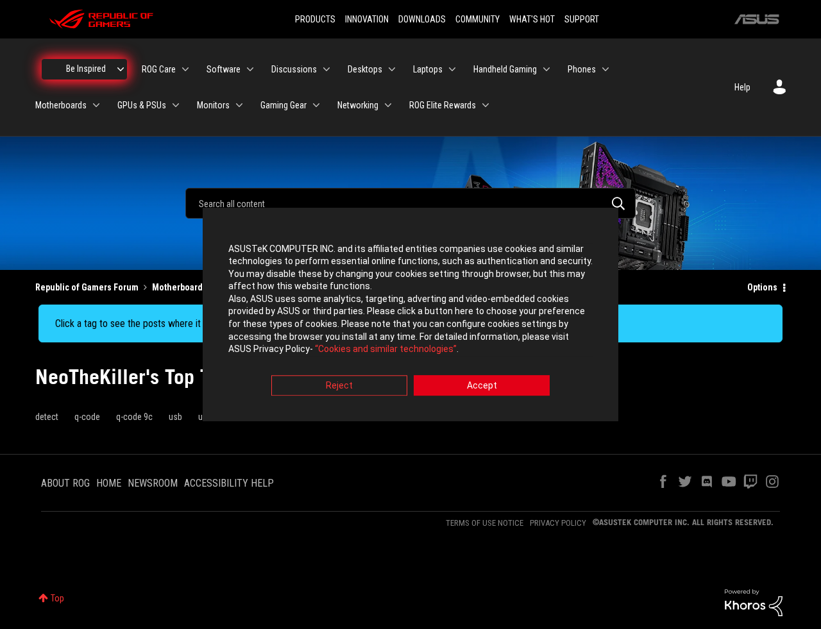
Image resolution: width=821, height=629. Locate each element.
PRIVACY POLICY (558, 523)
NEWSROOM (153, 483)
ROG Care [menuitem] (159, 69)
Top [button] (57, 598)
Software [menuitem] (224, 69)
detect (46, 417)
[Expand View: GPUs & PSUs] (175, 105)
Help (742, 87)
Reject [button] (339, 385)
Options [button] (762, 287)
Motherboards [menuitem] (61, 105)
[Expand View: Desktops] (391, 69)
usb (175, 417)
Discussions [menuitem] (294, 69)
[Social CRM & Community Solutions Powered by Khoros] (754, 602)
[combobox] (410, 203)
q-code (87, 417)
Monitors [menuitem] (213, 105)
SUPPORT (581, 19)
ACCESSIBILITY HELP (229, 483)
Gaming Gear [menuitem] (283, 105)
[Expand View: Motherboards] (96, 105)
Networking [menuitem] (357, 105)
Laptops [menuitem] (428, 69)
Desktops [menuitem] (365, 69)
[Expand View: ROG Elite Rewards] (485, 105)
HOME (108, 483)
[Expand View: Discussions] (326, 69)
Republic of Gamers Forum (87, 287)
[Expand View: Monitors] (239, 105)
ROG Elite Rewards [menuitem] (442, 105)
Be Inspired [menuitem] (86, 68)
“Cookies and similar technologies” (386, 349)
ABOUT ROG (65, 483)
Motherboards (179, 287)
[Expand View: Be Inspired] (120, 69)
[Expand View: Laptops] (452, 69)
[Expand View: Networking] (388, 105)
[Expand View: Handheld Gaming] (546, 69)
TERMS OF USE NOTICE (484, 523)
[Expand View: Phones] (605, 69)
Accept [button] (482, 385)
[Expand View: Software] (250, 69)
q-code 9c (134, 417)
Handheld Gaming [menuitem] (505, 69)
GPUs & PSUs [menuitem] (141, 105)
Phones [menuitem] (582, 69)
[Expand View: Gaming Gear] (316, 105)
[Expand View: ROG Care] (185, 69)
